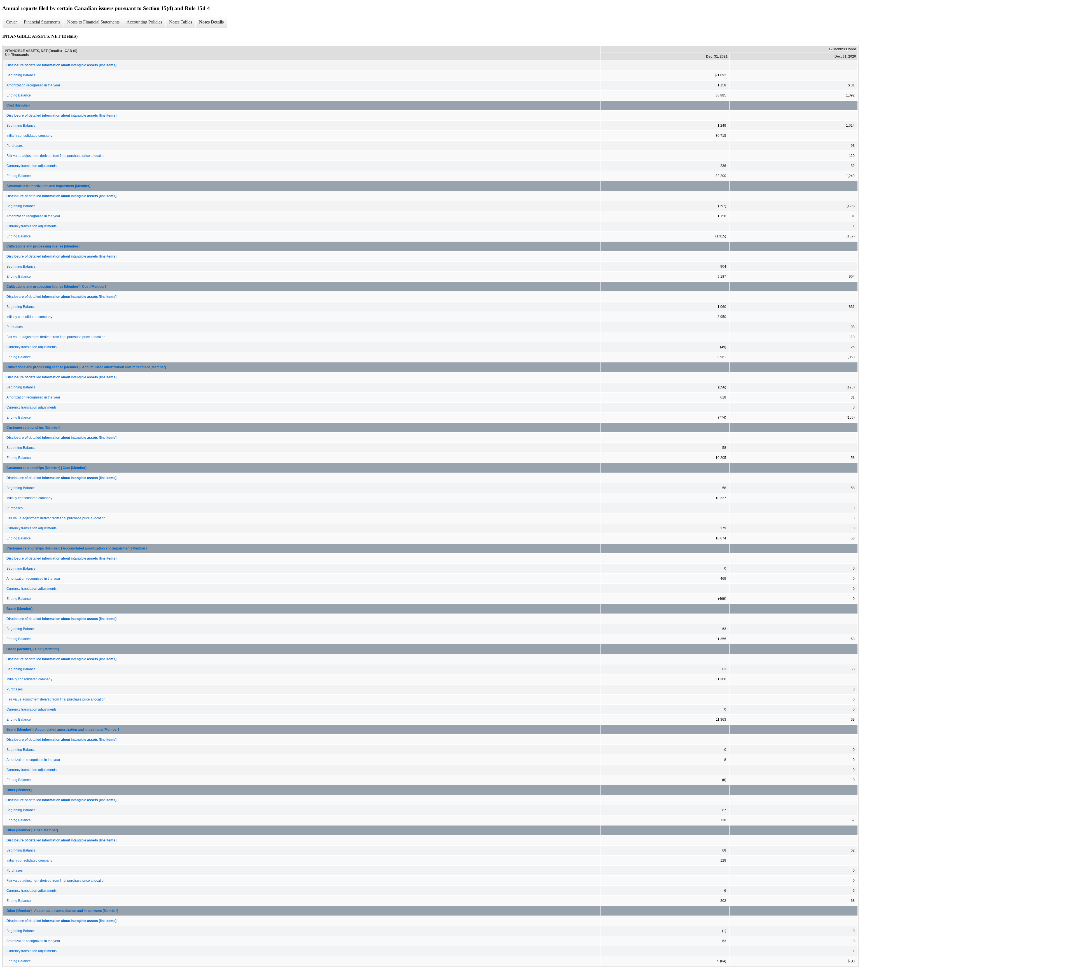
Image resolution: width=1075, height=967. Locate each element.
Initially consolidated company (29, 135)
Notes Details (211, 22)
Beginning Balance (21, 75)
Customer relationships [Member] (33, 427)
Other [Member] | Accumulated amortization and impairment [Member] (62, 910)
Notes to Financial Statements (93, 22)
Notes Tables (180, 22)
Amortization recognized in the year (33, 85)
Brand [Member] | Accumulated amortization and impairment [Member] (62, 729)
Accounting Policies (144, 22)
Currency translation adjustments (31, 166)
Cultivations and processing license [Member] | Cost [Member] (56, 286)
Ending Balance (18, 95)
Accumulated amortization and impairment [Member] (48, 186)
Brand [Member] (19, 608)
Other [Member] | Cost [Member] (32, 830)
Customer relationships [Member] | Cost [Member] (46, 468)
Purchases (14, 145)
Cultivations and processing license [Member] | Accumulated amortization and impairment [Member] (86, 367)
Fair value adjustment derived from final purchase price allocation (56, 155)
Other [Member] (19, 790)
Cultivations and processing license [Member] (43, 246)
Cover (11, 22)
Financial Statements (42, 22)
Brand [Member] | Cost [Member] (32, 649)
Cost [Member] (18, 105)
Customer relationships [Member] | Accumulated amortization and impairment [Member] (76, 548)
